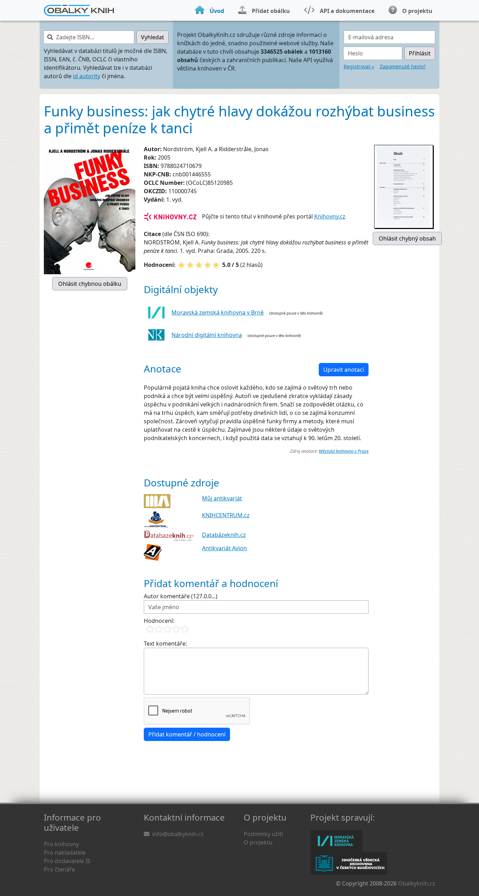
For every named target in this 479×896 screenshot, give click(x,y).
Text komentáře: (165, 643)
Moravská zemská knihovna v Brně (217, 312)
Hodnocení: (159, 621)
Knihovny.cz (329, 216)
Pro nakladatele (65, 852)
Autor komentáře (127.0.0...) (180, 596)
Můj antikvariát (222, 498)
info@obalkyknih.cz (178, 834)
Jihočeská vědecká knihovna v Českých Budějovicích (348, 863)
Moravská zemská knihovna (336, 841)
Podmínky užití (263, 834)
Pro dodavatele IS (67, 861)
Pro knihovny (61, 844)
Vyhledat (152, 37)
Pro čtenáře (59, 869)
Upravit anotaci (343, 369)
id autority (86, 76)
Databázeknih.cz (224, 535)
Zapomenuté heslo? (403, 66)
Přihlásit (420, 53)
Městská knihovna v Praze (344, 451)
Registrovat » (359, 66)
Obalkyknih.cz (416, 883)
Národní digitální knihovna (206, 335)
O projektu (258, 842)
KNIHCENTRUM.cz (226, 515)
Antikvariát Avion (224, 548)
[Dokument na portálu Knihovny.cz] (170, 216)
